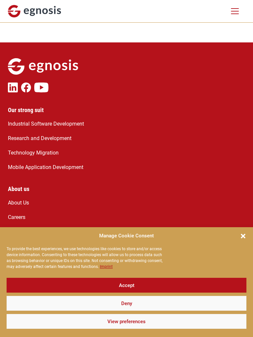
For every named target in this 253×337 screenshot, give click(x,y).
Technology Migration (33, 153)
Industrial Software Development (46, 124)
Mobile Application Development (45, 167)
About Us (18, 203)
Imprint (106, 266)
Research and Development (39, 138)
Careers (16, 217)
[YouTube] (43, 87)
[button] (243, 235)
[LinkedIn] (14, 87)
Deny (126, 303)
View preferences (126, 322)
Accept (126, 285)
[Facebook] (27, 87)
